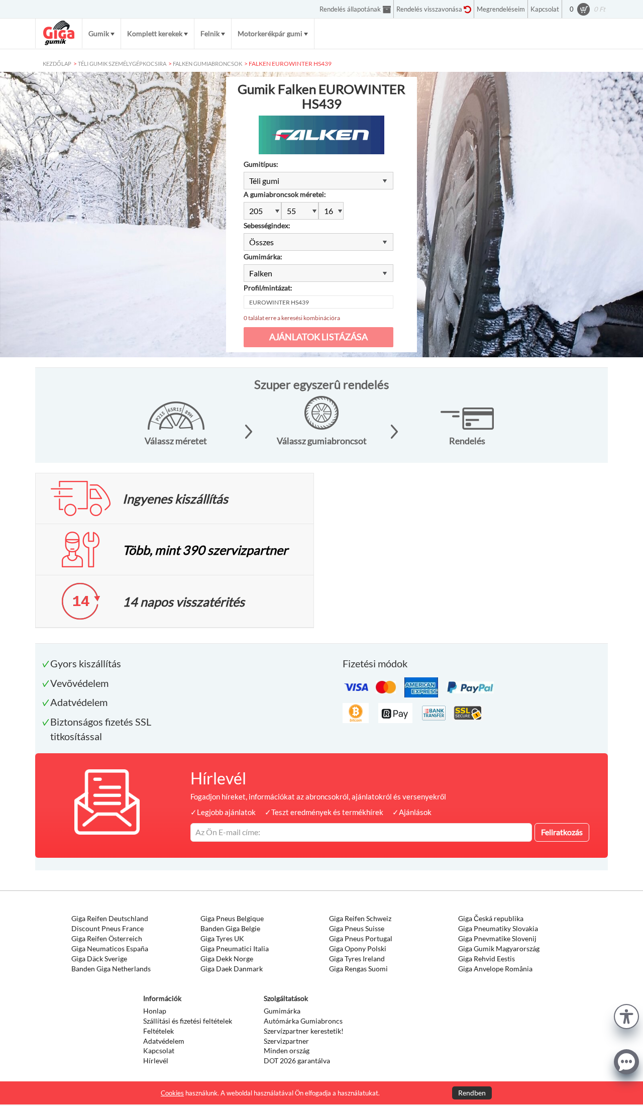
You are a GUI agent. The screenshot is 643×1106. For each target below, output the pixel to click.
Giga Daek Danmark (231, 968)
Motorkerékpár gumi (270, 33)
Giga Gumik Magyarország (499, 948)
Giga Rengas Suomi (358, 968)
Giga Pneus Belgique (232, 918)
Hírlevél (155, 1060)
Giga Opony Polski (357, 948)
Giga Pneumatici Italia (234, 948)
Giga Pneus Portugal (360, 938)
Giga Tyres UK (222, 938)
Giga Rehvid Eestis (486, 958)
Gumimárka (282, 1011)
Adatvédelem (163, 1041)
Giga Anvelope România (495, 968)
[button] (626, 1015)
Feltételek (158, 1031)
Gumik (98, 33)
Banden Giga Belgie (230, 928)
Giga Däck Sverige (99, 958)
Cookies (172, 1093)
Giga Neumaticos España (109, 948)
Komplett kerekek (154, 33)
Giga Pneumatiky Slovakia (498, 928)
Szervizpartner (286, 1041)
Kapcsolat (158, 1050)
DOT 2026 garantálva (297, 1060)
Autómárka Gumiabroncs (303, 1021)
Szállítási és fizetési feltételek (187, 1021)
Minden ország (286, 1050)
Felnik (210, 33)
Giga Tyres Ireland (357, 958)
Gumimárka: (263, 256)
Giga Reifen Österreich (106, 938)
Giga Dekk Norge (226, 958)
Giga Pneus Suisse (356, 928)
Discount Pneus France (107, 928)
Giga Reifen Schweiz (360, 918)
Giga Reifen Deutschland (109, 918)
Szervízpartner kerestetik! (304, 1031)
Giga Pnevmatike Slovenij (497, 938)
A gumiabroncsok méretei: (285, 194)
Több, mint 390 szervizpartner (205, 549)
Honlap (154, 1011)
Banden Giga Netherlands (111, 968)
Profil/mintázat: (268, 287)
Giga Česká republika (490, 918)
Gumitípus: (261, 164)
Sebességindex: (267, 225)
